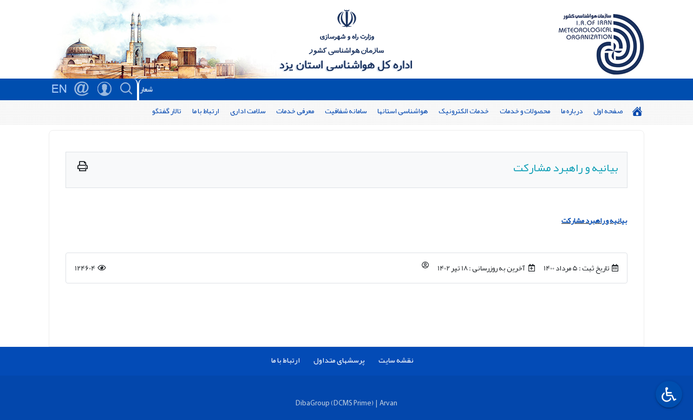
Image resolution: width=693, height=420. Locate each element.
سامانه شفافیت (346, 111)
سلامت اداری (247, 111)
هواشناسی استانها (402, 111)
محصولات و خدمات (525, 111)
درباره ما (572, 111)
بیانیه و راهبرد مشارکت (594, 220)
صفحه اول (608, 111)
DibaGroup (313, 403)
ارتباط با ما (205, 111)
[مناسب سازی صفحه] (667, 394)
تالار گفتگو (166, 111)
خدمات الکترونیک (464, 111)
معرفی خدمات (295, 111)
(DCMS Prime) (352, 403)
